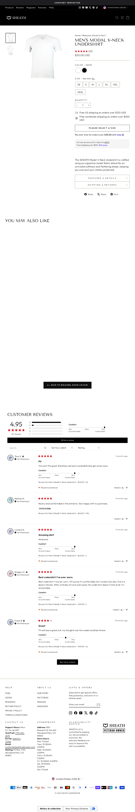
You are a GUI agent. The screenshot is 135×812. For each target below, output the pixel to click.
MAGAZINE (42, 706)
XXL (115, 84)
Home (78, 35)
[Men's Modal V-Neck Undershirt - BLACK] (69, 358)
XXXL (80, 92)
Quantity (81, 100)
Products (9, 7)
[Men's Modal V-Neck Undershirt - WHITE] (65, 358)
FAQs (51, 7)
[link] (84, 51)
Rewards (42, 7)
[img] (23, 456)
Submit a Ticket (13, 740)
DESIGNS (41, 702)
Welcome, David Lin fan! (93, 35)
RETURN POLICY (13, 706)
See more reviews (67, 662)
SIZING (8, 697)
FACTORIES (42, 697)
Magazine (31, 7)
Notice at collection (50, 808)
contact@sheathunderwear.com (20, 747)
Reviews (20, 7)
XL (106, 84)
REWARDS (10, 702)
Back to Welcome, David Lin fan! (69, 385)
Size (83, 79)
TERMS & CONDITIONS (16, 715)
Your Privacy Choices (76, 808)
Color (83, 65)
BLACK (84, 70)
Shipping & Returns (102, 185)
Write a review (67, 440)
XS (78, 84)
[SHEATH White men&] (42, 57)
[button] (45, 422)
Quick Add (67, 344)
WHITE (78, 70)
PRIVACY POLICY (13, 710)
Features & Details (102, 178)
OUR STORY (43, 693)
